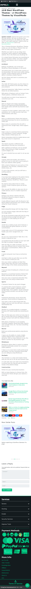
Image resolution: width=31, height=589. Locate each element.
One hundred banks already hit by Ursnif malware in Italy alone (18, 384)
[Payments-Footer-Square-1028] (15, 544)
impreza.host (10, 43)
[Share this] (6, 415)
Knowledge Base (6, 565)
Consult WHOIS (6, 570)
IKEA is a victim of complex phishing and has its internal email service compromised (19, 408)
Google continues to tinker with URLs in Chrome (14, 442)
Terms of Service (15, 583)
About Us (4, 575)
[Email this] (3, 415)
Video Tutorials (6, 563)
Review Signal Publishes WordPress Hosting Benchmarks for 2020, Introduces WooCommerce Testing (19, 400)
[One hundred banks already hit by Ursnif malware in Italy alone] (4, 385)
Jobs (3, 578)
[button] (4, 1)
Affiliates (4, 568)
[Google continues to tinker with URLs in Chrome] (15, 432)
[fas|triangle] (15, 581)
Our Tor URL (5, 560)
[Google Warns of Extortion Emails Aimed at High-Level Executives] (4, 393)
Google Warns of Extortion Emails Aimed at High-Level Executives (18, 392)
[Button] (17, 5)
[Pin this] (13, 415)
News (9, 418)
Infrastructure (5, 573)
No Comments (12, 8)
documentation (6, 44)
